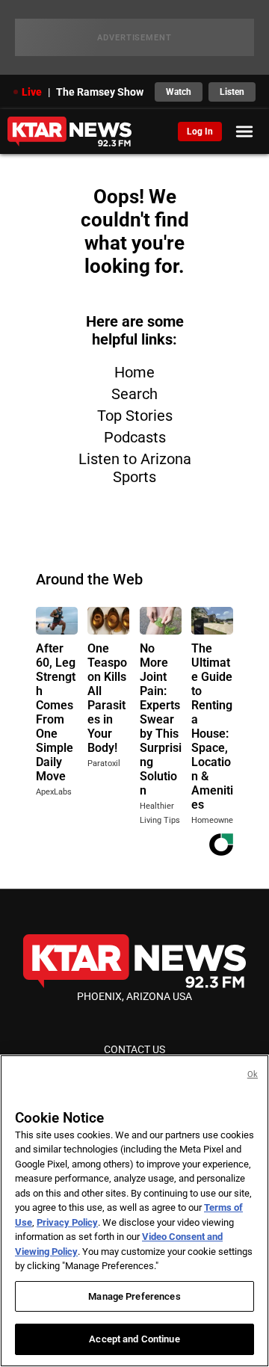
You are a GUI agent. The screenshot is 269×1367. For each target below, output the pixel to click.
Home (134, 372)
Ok (252, 1074)
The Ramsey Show (99, 92)
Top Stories (135, 416)
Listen (232, 92)
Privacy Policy (67, 1222)
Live (32, 92)
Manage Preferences (134, 1296)
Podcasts (135, 437)
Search (134, 394)
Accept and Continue (134, 1339)
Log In (200, 131)
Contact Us (134, 1049)
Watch (178, 92)
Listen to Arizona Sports (134, 468)
